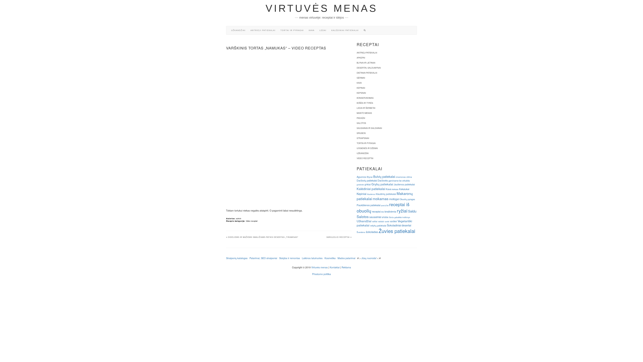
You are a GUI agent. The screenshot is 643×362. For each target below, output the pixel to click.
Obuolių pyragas (407, 199)
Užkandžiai (238, 30)
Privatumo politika (321, 274)
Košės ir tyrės (365, 102)
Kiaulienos (371, 194)
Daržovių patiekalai (367, 180)
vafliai (374, 221)
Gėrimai (361, 77)
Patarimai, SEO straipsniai (263, 258)
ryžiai (402, 210)
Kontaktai (335, 267)
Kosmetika (330, 258)
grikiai (368, 184)
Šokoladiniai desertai (399, 225)
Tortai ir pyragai (292, 30)
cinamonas (401, 176)
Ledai (322, 30)
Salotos (361, 123)
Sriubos (361, 133)
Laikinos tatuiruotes (312, 258)
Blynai (370, 176)
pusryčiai (384, 205)
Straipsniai (363, 138)
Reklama (346, 267)
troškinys (406, 217)
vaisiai (381, 221)
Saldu (412, 211)
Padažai (361, 117)
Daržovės (383, 180)
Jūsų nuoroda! (369, 258)
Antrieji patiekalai (263, 30)
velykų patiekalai (378, 225)
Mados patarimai (346, 258)
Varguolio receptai (338, 237)
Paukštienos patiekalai (368, 205)
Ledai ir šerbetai (366, 107)
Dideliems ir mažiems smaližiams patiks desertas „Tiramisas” (263, 237)
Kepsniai (361, 92)
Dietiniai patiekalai (367, 72)
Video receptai (251, 221)
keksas (395, 189)
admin (238, 218)
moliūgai (394, 199)
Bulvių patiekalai (384, 176)
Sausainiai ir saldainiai (369, 128)
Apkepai (361, 57)
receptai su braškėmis (384, 211)
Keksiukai (404, 189)
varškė (393, 221)
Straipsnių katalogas (236, 258)
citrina (409, 176)
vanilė (387, 221)
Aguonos (361, 176)
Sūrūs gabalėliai (395, 217)
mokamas (380, 198)
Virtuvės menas (322, 8)
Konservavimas (365, 97)
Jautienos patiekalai (404, 184)
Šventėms (361, 232)
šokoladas (372, 232)
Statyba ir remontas (289, 258)
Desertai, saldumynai (369, 67)
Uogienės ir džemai (367, 148)
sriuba (385, 217)
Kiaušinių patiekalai (386, 194)
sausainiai (375, 217)
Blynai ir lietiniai (366, 62)
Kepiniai (361, 87)
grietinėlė (360, 184)
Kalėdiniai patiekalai (345, 30)
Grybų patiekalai (382, 184)
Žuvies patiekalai (397, 230)
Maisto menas (364, 112)
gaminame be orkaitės (399, 180)
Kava (311, 30)
